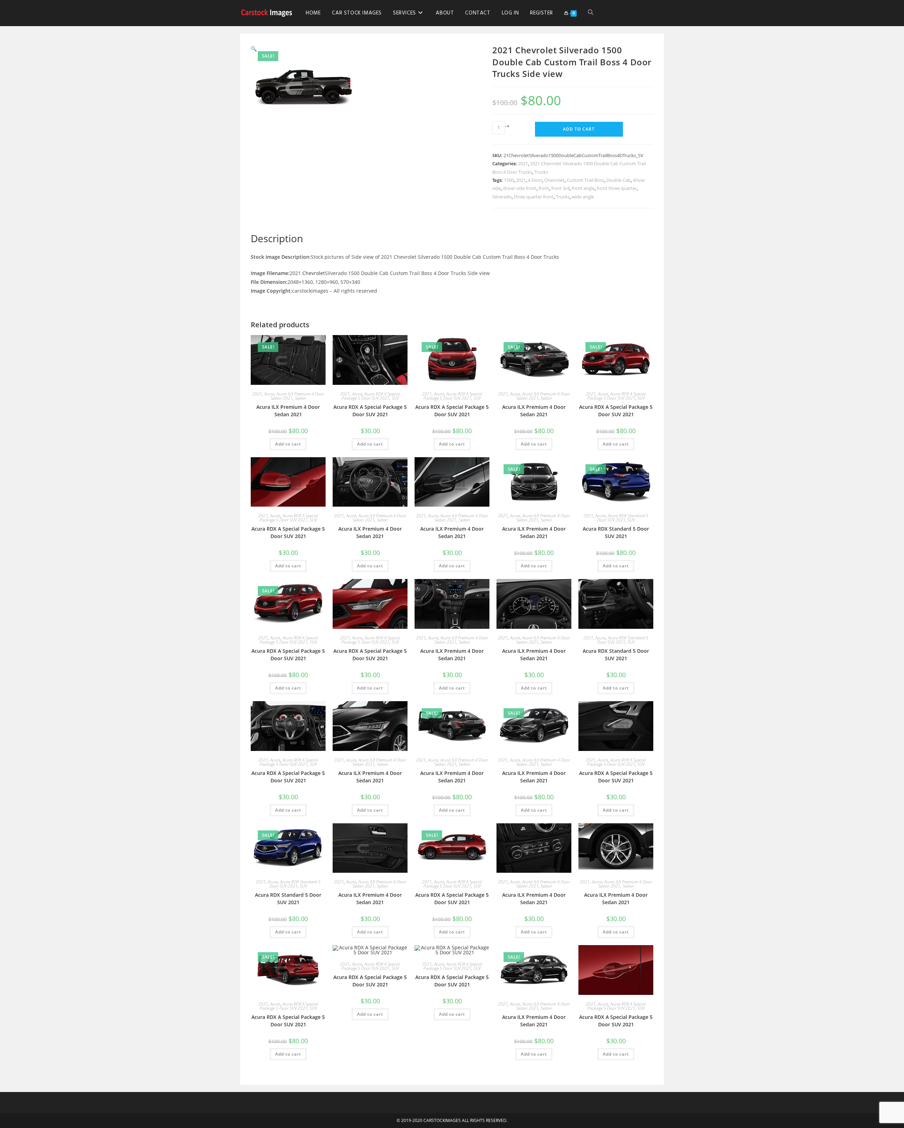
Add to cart (579, 129)
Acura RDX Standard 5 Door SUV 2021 (622, 518)
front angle (583, 188)
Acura (269, 394)
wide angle (583, 196)
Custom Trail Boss (585, 180)
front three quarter (617, 188)
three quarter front (534, 196)
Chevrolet (554, 180)
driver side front (519, 188)
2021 (523, 163)
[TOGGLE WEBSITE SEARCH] (590, 13)
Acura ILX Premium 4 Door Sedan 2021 (288, 411)
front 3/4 (560, 188)
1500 (509, 180)
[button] (254, 48)
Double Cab (618, 180)
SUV (395, 398)
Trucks (541, 172)
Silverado (502, 196)
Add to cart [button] (288, 444)
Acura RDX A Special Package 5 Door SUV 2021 (370, 396)
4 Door (535, 180)
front (544, 188)
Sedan (300, 398)
